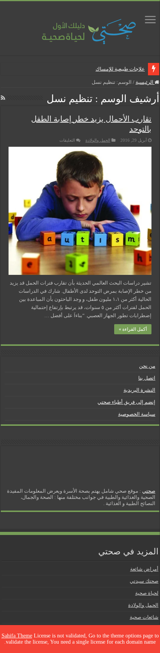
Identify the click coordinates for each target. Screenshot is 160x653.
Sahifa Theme (17, 636)
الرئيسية (145, 82)
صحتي (148, 491)
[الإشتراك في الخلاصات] (3, 98)
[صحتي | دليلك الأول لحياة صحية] (80, 26)
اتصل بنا (146, 378)
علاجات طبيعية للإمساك (120, 69)
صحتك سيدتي (144, 581)
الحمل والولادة (97, 140)
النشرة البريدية (139, 390)
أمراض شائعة (144, 569)
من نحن (147, 366)
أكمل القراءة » (133, 329)
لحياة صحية (146, 593)
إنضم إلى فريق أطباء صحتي (126, 402)
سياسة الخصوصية (136, 414)
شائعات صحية (144, 617)
